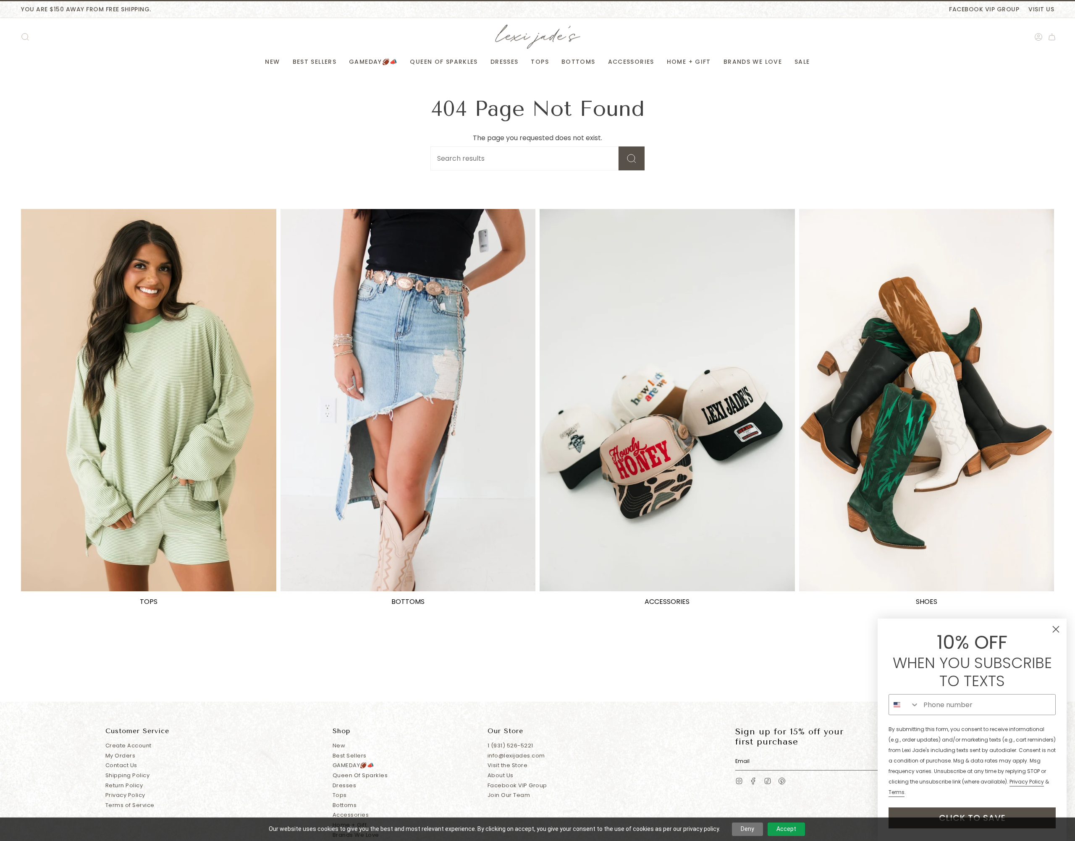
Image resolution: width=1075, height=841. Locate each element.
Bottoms (345, 805)
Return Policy (124, 785)
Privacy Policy (125, 795)
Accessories (351, 815)
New (339, 746)
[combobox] (904, 705)
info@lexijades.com (516, 756)
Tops (340, 795)
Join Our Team (509, 795)
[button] (272, 62)
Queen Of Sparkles (360, 775)
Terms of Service (130, 805)
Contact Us (121, 765)
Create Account (128, 746)
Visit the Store (508, 765)
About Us (501, 775)
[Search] (632, 158)
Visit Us (1041, 9)
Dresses (345, 785)
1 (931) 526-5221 (510, 746)
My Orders (120, 756)
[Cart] (1052, 37)
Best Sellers (350, 756)
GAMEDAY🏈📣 (353, 765)
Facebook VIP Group (984, 9)
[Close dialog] (1056, 629)
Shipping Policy (127, 775)
